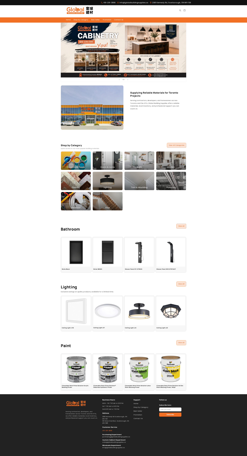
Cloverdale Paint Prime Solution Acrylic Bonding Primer (75, 386)
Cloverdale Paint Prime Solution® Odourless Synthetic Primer (104, 386)
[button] (180, 10)
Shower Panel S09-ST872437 (166, 269)
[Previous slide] (119, 80)
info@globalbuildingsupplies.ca (134, 3)
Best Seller (138, 411)
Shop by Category (141, 407)
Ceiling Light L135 (68, 328)
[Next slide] (128, 80)
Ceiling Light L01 (99, 328)
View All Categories (176, 145)
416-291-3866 (109, 3)
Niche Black (66, 269)
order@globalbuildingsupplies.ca (114, 442)
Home (136, 403)
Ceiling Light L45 (130, 328)
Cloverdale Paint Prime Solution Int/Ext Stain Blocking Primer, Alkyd (169, 386)
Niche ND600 (97, 269)
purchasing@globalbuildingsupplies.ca (116, 437)
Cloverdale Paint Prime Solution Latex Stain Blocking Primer (138, 386)
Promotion (138, 415)
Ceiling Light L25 (162, 328)
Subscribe (170, 414)
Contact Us (138, 418)
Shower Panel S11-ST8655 (133, 269)
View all (181, 226)
